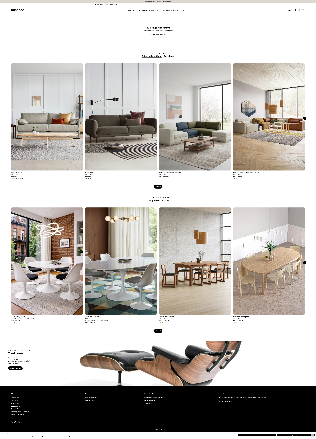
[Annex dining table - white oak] (160, 323)
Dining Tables (154, 200)
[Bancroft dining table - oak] (234, 323)
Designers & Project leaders (153, 397)
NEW (130, 10)
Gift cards (14, 400)
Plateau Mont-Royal (91, 397)
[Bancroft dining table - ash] (236, 323)
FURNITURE (145, 10)
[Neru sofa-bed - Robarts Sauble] (12, 178)
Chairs (165, 200)
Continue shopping (158, 34)
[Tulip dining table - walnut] (14, 323)
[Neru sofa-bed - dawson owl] (20, 178)
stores (106, 4)
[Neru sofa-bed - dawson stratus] (22, 178)
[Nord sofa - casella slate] (88, 178)
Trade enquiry (148, 403)
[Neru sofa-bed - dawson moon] (18, 178)
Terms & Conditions (17, 414)
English (290, 10)
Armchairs (169, 56)
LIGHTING (154, 10)
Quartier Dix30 (90, 400)
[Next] (304, 118)
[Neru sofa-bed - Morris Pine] (16, 178)
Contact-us (15, 397)
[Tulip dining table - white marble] (16, 323)
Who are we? (15, 403)
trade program (113, 4)
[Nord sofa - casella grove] (86, 178)
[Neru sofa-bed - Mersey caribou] (14, 178)
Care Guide (15, 409)
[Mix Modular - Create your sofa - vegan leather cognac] (234, 178)
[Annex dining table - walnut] (162, 323)
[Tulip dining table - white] (12, 323)
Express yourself (15, 368)
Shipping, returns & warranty (20, 412)
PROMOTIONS (178, 10)
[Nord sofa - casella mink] (90, 178)
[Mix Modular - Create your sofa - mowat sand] (236, 178)
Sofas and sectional (152, 56)
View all (158, 186)
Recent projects (149, 400)
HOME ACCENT (165, 10)
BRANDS (136, 10)
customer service (99, 4)
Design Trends (16, 406)
